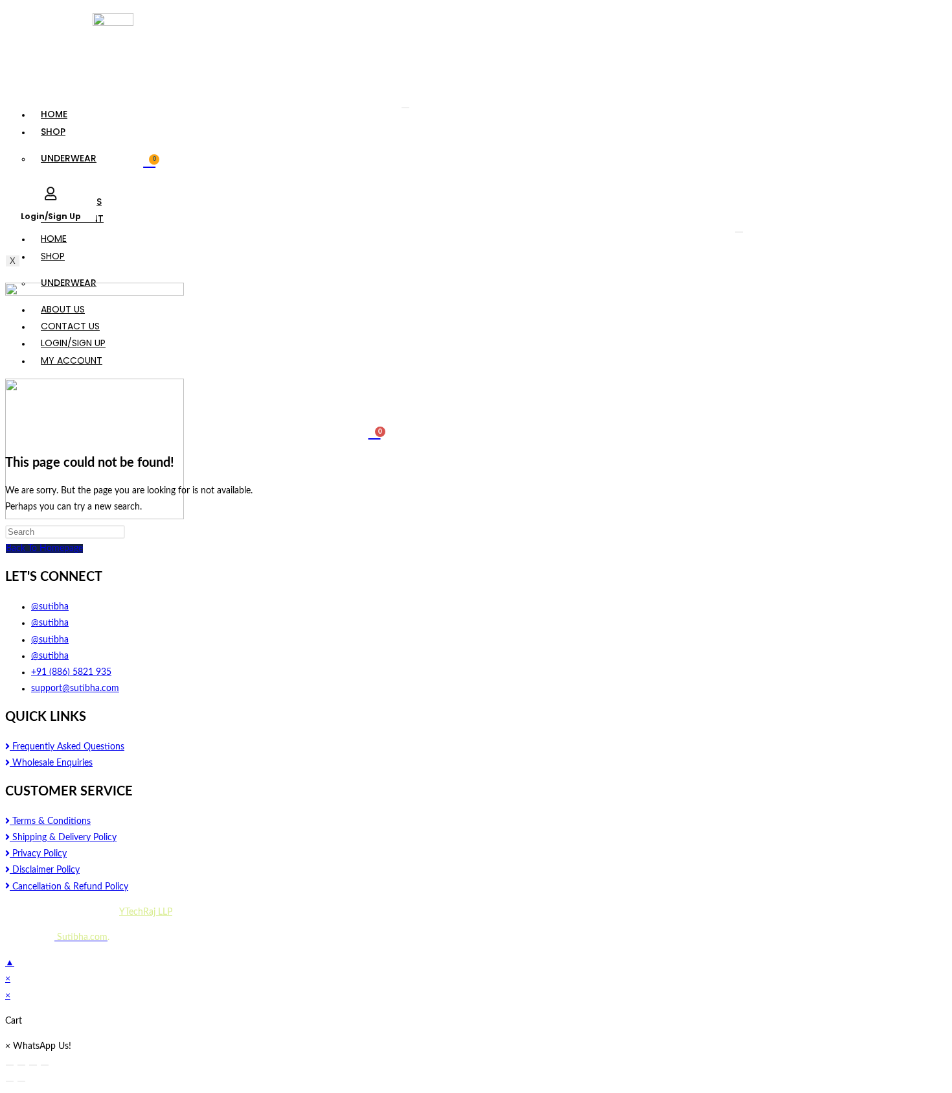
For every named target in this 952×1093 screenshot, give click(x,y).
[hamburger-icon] (405, 107)
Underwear (68, 158)
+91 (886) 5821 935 (71, 672)
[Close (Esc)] (9, 1065)
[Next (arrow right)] (21, 1081)
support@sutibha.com (75, 688)
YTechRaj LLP (145, 912)
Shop (53, 131)
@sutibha (50, 606)
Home (54, 114)
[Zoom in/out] (44, 1065)
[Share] (21, 1065)
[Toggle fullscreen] (33, 1065)
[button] (38, 1046)
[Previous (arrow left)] (9, 1081)
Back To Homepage (44, 548)
